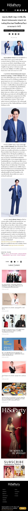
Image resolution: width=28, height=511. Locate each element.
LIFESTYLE (5, 495)
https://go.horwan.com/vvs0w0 (8, 241)
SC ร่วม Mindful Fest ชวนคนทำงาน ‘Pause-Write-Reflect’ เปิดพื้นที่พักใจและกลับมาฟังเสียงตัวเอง (13, 354)
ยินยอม (22, 508)
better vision (13, 253)
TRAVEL (4, 499)
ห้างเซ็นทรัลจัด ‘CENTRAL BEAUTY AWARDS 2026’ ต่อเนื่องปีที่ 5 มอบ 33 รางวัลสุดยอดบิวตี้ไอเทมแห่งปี (12, 286)
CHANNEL (5, 501)
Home (16, 489)
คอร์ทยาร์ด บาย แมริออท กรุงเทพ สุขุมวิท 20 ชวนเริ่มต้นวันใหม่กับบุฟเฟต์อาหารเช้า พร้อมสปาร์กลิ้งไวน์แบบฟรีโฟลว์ (13, 399)
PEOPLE (4, 491)
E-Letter (16, 495)
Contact (16, 493)
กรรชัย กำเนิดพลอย (21, 255)
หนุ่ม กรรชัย (13, 255)
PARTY (4, 489)
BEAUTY (4, 493)
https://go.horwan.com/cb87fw (16, 245)
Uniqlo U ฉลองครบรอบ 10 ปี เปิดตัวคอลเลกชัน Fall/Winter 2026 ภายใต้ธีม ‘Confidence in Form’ (13, 331)
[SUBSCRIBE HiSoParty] (14, 468)
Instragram (17, 491)
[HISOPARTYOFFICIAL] (14, 432)
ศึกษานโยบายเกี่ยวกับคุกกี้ (7, 509)
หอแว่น (7, 253)
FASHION (5, 497)
